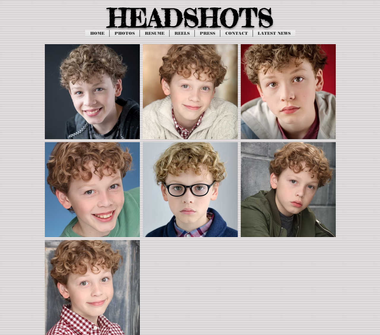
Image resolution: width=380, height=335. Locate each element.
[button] (125, 33)
